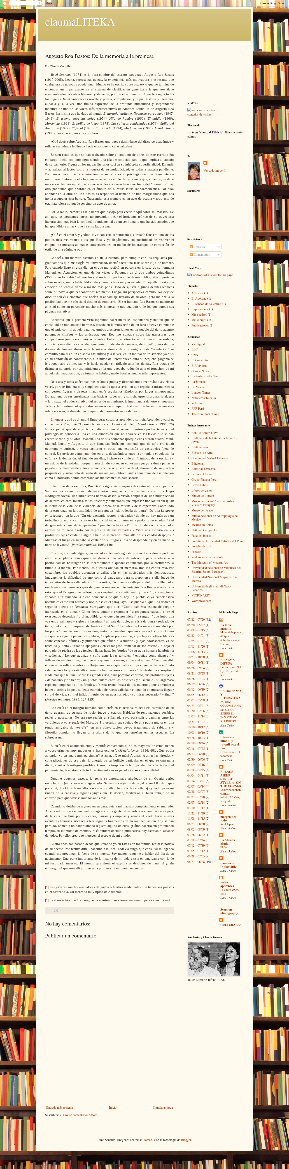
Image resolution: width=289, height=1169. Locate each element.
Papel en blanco (201, 535)
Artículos (197, 293)
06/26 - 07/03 (196, 679)
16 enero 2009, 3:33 (229, 891)
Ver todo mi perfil (214, 170)
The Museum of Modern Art (209, 562)
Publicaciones (200, 325)
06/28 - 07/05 (196, 856)
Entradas (199, 247)
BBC (194, 349)
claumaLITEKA (80, 21)
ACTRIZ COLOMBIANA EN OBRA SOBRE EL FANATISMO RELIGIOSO (230, 711)
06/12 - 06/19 (196, 689)
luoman (147, 1140)
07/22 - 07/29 (196, 619)
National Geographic (204, 530)
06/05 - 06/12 (196, 695)
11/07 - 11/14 (196, 716)
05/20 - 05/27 (196, 625)
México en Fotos (202, 525)
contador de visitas (199, 114)
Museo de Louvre (202, 495)
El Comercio (199, 360)
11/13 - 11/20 (196, 646)
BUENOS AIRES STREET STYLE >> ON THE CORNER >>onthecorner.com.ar (230, 782)
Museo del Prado (202, 510)
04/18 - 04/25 (196, 770)
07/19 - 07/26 (196, 840)
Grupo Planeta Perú (204, 479)
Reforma (196, 403)
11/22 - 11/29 (196, 813)
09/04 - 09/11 (196, 662)
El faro (224, 847)
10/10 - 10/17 (196, 727)
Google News (200, 371)
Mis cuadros (199, 314)
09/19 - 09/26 (196, 743)
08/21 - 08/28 (196, 673)
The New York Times (205, 414)
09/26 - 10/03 (196, 738)
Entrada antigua (163, 1107)
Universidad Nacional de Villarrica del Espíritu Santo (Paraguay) (216, 570)
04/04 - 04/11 (196, 775)
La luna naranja (225, 626)
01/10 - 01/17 (196, 808)
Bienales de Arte (201, 452)
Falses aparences (227, 884)
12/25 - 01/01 (196, 641)
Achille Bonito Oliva (204, 433)
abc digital (198, 344)
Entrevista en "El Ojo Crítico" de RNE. (230, 671)
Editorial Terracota (203, 468)
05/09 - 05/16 (196, 764)
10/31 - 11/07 (196, 721)
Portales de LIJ (201, 546)
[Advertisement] (109, 1070)
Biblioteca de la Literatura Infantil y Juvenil (214, 440)
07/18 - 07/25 (196, 748)
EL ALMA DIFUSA (227, 661)
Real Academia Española (207, 557)
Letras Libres (199, 485)
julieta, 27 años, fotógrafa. (230, 799)
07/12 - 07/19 (196, 845)
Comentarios (201, 254)
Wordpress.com (201, 601)
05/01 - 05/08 (196, 700)
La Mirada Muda (227, 842)
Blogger (186, 1140)
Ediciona (197, 463)
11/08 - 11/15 (196, 818)
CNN (194, 355)
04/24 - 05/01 (196, 705)
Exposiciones (199, 309)
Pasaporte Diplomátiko (228, 865)
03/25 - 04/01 (196, 635)
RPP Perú (197, 408)
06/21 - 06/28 (196, 861)
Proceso (196, 551)
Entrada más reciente (59, 1107)
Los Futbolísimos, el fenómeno (230, 752)
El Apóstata (198, 298)
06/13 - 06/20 (196, 754)
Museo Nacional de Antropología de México (214, 518)
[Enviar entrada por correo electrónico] (56, 910)
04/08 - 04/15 (196, 630)
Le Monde (198, 387)
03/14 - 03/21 (196, 781)
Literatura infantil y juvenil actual (229, 741)
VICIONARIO (200, 595)
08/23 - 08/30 (196, 824)
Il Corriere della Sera (205, 376)
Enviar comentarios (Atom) (80, 1115)
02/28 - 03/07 (196, 791)
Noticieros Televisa (203, 398)
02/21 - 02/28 (196, 797)
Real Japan (227, 824)
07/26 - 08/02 (196, 835)
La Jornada (198, 381)
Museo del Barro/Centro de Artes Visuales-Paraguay (212, 503)
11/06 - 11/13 (196, 652)
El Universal (199, 365)
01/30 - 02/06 (196, 711)
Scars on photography (229, 911)
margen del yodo (228, 818)
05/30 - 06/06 (196, 759)
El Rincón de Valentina (206, 304)
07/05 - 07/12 (196, 851)
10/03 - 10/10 (196, 732)
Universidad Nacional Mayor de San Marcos (214, 579)
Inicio (113, 1107)
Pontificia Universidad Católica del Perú (217, 541)
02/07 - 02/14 (196, 802)
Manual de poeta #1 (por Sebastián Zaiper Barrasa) (230, 638)
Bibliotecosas (199, 447)
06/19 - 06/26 (196, 684)
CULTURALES (230, 924)
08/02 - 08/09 (196, 829)
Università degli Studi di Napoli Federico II (211, 588)
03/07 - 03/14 (196, 786)
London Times (200, 392)
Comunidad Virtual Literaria (209, 458)
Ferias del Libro (201, 474)
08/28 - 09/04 (196, 668)
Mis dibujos (198, 320)
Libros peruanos (201, 490)
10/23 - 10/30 (196, 657)
